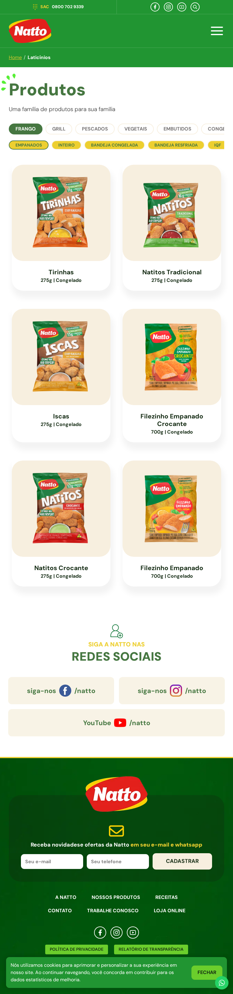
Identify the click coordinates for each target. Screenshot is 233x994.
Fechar (207, 972)
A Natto (65, 897)
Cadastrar (182, 861)
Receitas (166, 897)
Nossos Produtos (116, 897)
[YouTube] (181, 7)
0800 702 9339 (62, 6)
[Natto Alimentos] (30, 31)
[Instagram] (168, 7)
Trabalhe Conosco (113, 910)
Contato (60, 910)
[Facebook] (155, 7)
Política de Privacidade (76, 949)
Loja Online (169, 910)
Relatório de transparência (151, 949)
